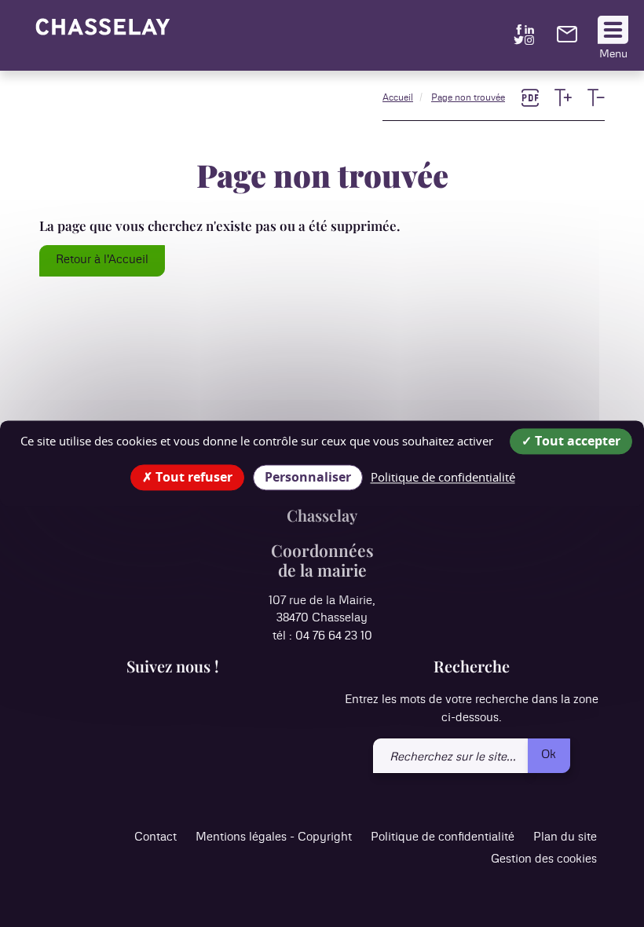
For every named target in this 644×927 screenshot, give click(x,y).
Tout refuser (192, 476)
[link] (567, 39)
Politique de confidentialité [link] (443, 477)
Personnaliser (308, 476)
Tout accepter (576, 440)
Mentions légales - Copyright (274, 837)
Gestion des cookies (544, 859)
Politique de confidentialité (442, 837)
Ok (548, 754)
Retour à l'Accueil (102, 260)
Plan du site (565, 837)
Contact (155, 837)
